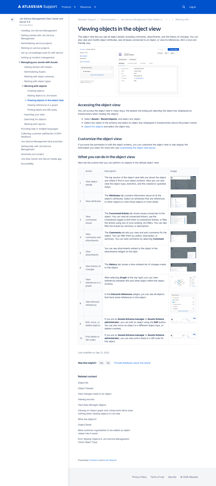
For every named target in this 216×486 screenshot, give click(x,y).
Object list (83, 382)
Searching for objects (35, 119)
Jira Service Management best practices (41, 141)
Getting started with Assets (38, 67)
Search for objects (93, 126)
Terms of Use (157, 477)
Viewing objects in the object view (45, 100)
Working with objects (35, 86)
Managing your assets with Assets (39, 62)
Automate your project (32, 154)
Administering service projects (36, 43)
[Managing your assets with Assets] (170, 19)
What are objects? (87, 419)
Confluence (94, 460)
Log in (192, 7)
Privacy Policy (139, 477)
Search (183, 7)
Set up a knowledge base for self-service (42, 52)
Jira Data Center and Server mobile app (41, 158)
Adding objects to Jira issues (42, 95)
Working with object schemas (39, 76)
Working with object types (37, 81)
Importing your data (34, 114)
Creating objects (35, 90)
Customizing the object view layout (137, 147)
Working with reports (34, 124)
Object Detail (84, 424)
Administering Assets (35, 71)
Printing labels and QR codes (42, 109)
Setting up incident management (38, 57)
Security (172, 477)
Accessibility (27, 163)
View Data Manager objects (92, 404)
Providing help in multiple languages (39, 128)
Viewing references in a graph (42, 105)
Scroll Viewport (110, 460)
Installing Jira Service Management (39, 30)
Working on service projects (35, 48)
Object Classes (85, 388)
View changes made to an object (94, 393)
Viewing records (86, 399)
